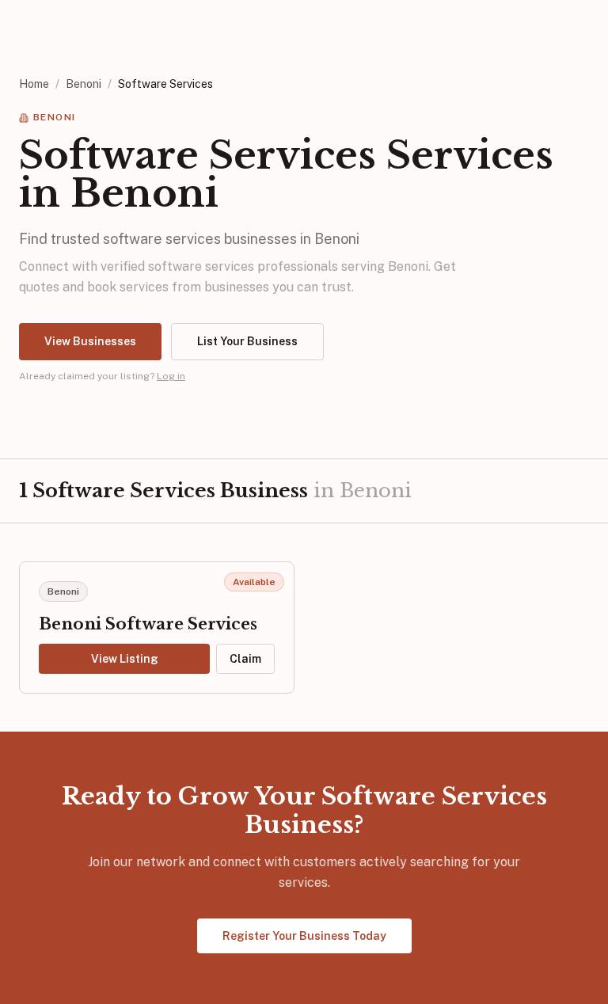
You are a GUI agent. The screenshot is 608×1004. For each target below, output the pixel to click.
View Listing (124, 658)
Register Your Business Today (304, 936)
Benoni (83, 84)
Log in (171, 376)
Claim (245, 658)
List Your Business (247, 341)
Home (34, 84)
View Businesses (90, 341)
